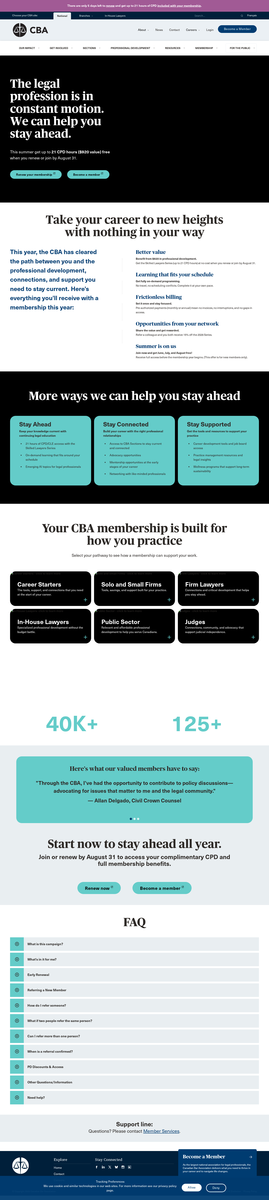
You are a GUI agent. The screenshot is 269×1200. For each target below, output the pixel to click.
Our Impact (27, 48)
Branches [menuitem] (85, 15)
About (142, 30)
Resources (172, 48)
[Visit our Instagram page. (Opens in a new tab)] (125, 1166)
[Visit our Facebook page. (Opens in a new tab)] (98, 1166)
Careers (191, 30)
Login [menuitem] (210, 30)
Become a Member (237, 29)
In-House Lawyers (115, 15)
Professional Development (130, 48)
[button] (242, 15)
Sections (89, 48)
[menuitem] (30, 48)
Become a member (162, 888)
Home (58, 1167)
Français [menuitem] (252, 15)
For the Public (240, 48)
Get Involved (59, 48)
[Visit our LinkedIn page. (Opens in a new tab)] (105, 1166)
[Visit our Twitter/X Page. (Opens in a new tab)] (111, 1166)
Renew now (99, 888)
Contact (174, 30)
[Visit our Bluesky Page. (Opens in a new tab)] (118, 1166)
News (159, 30)
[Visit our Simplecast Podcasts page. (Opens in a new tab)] (129, 1166)
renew (110, 5)
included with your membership (179, 5)
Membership (204, 48)
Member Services (161, 1131)
